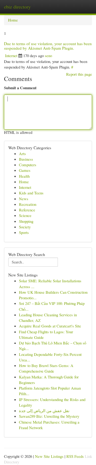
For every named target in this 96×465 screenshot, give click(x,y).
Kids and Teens (31, 192)
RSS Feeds (75, 456)
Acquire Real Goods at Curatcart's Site (50, 326)
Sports (24, 232)
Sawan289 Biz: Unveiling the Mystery (49, 416)
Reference (27, 209)
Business (26, 159)
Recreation (27, 204)
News (23, 198)
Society (25, 226)
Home (13, 20)
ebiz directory (17, 6)
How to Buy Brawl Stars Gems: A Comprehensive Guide (46, 368)
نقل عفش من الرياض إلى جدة (44, 410)
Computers (27, 164)
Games (24, 170)
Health (24, 176)
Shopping (26, 221)
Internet (11, 55)
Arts (22, 153)
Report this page (79, 74)
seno (48, 55)
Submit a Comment (20, 88)
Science (25, 215)
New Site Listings (49, 456)
